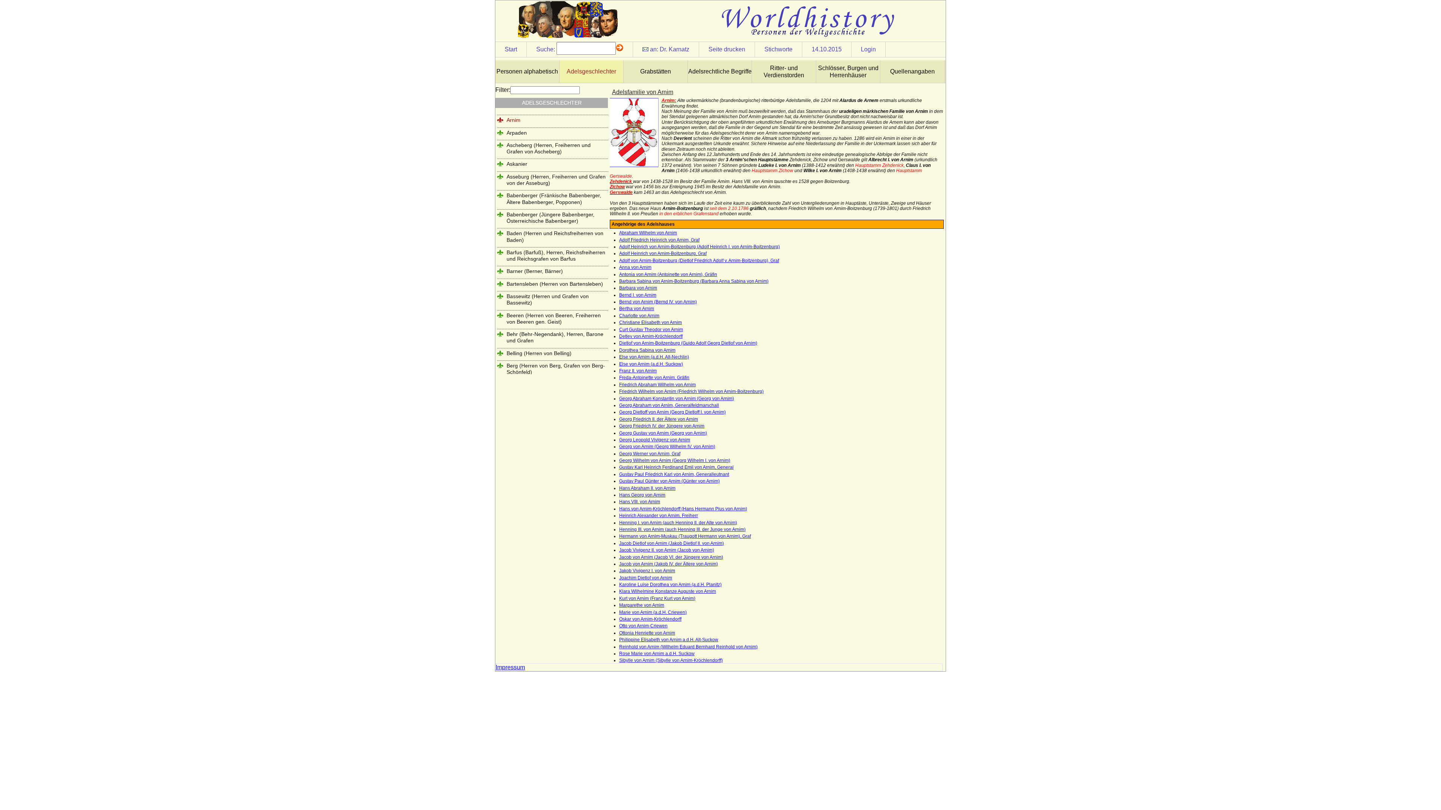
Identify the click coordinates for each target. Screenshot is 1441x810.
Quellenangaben (912, 71)
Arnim (513, 120)
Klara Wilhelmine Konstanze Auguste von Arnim (667, 591)
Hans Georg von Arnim (642, 495)
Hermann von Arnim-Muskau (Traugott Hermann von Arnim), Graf (685, 536)
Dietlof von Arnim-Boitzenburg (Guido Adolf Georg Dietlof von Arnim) (688, 343)
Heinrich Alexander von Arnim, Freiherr (658, 515)
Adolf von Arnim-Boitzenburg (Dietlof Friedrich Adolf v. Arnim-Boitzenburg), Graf (699, 260)
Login (868, 49)
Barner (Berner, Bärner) (535, 271)
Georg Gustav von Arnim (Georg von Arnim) (663, 433)
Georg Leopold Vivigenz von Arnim (654, 439)
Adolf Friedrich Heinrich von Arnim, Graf (659, 240)
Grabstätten (655, 71)
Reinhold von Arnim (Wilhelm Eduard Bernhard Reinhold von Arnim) (688, 647)
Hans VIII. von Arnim (639, 501)
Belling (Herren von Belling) (539, 353)
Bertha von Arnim (636, 308)
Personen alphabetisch (527, 71)
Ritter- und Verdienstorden (784, 71)
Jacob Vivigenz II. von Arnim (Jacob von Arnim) (666, 550)
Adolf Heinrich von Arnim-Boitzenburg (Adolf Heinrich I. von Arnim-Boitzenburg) (699, 246)
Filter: (502, 90)
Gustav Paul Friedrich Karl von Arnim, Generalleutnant (674, 474)
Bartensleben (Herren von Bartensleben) (555, 284)
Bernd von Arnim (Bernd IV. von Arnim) (658, 301)
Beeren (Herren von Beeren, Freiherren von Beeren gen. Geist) (554, 318)
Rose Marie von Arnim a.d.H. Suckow (657, 653)
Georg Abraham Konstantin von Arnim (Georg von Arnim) (676, 398)
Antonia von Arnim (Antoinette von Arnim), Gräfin (668, 274)
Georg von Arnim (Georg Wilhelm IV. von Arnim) (667, 446)
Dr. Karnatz (674, 49)
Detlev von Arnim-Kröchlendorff (651, 336)
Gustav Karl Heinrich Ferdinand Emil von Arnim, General (676, 467)
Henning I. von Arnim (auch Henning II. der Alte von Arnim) (678, 522)
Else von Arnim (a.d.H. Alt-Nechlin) (654, 357)
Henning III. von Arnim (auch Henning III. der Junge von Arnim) (682, 529)
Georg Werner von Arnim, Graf (649, 453)
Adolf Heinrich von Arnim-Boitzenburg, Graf (663, 253)
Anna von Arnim (635, 267)
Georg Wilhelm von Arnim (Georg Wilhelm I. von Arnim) (674, 460)
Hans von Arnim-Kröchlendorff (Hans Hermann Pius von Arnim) (683, 509)
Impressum (510, 667)
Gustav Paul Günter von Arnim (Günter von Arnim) (669, 481)
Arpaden (517, 133)
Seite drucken (726, 49)
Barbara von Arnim (638, 288)
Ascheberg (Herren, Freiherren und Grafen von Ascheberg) (549, 148)
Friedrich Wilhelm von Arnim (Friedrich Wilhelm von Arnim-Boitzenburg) (691, 391)
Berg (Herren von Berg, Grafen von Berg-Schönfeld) (556, 369)
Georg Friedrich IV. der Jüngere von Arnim (661, 426)
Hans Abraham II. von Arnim (647, 488)
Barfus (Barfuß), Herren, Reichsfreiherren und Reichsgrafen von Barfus (556, 255)
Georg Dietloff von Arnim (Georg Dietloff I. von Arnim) (672, 412)
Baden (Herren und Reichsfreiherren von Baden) (555, 236)
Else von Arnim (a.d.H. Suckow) (651, 364)
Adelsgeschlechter (591, 71)
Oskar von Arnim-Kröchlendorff (650, 619)
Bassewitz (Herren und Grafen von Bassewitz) (548, 299)
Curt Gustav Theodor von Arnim (651, 329)
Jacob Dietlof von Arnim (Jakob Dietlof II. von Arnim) (671, 543)
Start (511, 49)
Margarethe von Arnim (641, 605)
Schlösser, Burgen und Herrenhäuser (848, 71)
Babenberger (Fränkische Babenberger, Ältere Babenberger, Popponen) (554, 198)
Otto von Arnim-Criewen (643, 625)
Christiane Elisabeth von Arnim (650, 322)
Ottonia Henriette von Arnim (647, 633)
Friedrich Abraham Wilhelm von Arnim (657, 384)
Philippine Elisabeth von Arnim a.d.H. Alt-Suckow (668, 639)
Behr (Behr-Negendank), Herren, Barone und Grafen (555, 337)
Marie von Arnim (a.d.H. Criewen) (653, 612)
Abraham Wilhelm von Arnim (648, 233)
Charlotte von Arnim (639, 315)
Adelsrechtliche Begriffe (720, 71)
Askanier (517, 164)
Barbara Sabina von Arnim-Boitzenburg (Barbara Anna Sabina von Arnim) (694, 281)
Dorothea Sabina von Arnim (647, 350)
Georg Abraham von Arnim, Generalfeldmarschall (669, 405)
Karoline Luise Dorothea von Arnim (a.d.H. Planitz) (670, 584)
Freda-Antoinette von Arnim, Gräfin (654, 377)
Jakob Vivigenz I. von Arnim (647, 570)
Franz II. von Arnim (638, 371)
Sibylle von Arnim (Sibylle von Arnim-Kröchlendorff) (671, 660)
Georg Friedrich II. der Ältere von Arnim (658, 419)
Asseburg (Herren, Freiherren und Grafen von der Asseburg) (556, 180)
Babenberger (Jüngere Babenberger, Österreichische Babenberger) (550, 218)
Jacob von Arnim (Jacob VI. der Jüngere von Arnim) (671, 557)
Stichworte (778, 49)
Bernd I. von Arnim (637, 295)
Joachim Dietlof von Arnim (645, 577)
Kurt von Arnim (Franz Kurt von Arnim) (657, 598)
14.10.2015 (827, 49)
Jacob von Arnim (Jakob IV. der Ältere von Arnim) (668, 564)
